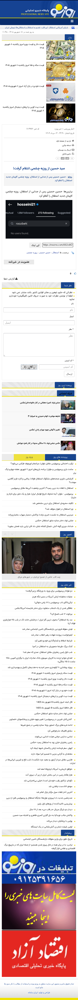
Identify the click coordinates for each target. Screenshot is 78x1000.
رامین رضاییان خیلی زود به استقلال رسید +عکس (51, 742)
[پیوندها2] (39, 907)
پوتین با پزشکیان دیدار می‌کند (59, 821)
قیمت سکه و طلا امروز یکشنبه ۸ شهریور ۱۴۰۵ (24, 65)
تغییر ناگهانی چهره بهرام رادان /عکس (44, 430)
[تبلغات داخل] (39, 867)
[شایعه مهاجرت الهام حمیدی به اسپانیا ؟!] (68, 418)
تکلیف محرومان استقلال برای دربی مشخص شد (52, 503)
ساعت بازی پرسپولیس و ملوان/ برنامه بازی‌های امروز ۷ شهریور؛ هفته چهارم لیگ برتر (40, 471)
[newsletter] (19, 262)
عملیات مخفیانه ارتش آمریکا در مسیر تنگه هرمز (52, 597)
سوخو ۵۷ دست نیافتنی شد (60, 786)
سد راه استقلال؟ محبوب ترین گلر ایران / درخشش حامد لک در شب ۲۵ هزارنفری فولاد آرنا (39, 621)
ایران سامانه (33, 992)
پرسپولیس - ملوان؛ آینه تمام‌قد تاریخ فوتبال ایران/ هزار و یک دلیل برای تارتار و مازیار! (41, 495)
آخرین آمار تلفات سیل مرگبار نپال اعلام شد (54, 792)
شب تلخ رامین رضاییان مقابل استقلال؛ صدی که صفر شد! (47, 652)
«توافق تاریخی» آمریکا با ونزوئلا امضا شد (54, 769)
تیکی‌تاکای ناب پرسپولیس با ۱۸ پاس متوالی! (53, 602)
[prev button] (12, 534)
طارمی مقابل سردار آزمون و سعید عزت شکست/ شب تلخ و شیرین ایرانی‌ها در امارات (40, 761)
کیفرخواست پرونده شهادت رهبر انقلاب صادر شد (51, 635)
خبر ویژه (58, 129)
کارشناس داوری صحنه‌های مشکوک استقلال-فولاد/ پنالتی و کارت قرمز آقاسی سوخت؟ (42, 480)
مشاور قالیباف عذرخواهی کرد (60, 731)
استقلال (55, 252)
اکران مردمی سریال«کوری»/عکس (39, 576)
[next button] (5, 534)
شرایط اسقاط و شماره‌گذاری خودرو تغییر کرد (53, 641)
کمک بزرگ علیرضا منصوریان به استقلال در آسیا (52, 646)
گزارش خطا (9, 278)
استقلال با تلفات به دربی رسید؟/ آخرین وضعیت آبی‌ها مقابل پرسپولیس (42, 488)
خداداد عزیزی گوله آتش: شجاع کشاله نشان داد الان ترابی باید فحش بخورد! (40, 526)
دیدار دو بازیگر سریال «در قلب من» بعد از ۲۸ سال (50, 809)
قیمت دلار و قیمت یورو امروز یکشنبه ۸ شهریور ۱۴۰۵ (24, 46)
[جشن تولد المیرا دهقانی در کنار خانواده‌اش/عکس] (68, 405)
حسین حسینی (44, 252)
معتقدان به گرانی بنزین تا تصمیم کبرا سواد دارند (51, 754)
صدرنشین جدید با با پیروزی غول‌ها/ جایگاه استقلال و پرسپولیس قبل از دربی (39, 798)
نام (72, 303)
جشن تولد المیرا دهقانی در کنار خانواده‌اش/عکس (40, 403)
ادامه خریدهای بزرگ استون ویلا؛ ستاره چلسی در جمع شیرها (46, 725)
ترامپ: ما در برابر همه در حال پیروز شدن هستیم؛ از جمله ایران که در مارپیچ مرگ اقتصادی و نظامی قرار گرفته (39, 846)
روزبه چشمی (31, 252)
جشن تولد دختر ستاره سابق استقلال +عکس (54, 520)
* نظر (71, 329)
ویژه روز (29, 457)
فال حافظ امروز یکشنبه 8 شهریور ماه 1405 (54, 708)
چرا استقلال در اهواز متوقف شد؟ (59, 509)
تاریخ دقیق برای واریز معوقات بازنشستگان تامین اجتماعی (47, 839)
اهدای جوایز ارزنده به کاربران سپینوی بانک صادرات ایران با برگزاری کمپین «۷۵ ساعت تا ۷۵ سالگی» (40, 659)
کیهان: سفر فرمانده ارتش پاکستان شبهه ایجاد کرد (51, 748)
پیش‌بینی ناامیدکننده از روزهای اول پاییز (55, 804)
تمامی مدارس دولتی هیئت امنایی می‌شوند (53, 737)
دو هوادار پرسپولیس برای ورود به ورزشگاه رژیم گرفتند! (49, 591)
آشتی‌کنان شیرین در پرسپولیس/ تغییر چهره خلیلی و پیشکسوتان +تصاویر (40, 719)
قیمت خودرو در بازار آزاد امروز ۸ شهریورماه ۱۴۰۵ (23, 86)
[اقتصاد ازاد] (39, 953)
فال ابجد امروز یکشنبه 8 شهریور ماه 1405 (54, 702)
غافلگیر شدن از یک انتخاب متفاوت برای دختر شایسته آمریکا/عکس (43, 608)
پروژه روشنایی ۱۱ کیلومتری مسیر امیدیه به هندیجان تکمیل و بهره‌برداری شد (40, 667)
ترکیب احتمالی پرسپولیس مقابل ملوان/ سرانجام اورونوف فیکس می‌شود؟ (42, 463)
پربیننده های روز (60, 457)
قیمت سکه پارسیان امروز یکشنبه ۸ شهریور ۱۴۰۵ (51, 673)
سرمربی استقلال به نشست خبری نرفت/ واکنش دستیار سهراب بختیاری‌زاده (40, 515)
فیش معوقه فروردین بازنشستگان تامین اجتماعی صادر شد (47, 629)
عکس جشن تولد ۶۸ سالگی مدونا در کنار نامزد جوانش (38, 443)
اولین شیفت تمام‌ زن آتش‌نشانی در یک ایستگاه (51, 827)
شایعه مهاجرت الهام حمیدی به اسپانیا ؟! (44, 416)
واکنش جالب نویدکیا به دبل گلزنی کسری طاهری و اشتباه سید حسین (42, 815)
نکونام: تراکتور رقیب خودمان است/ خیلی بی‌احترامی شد (48, 781)
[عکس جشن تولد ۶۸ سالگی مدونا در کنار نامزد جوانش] (68, 445)
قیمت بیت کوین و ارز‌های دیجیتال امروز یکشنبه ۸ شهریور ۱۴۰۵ (23, 109)
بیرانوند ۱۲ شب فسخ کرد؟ (61, 614)
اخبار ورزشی (69, 129)
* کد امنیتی (69, 360)
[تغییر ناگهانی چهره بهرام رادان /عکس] (68, 432)
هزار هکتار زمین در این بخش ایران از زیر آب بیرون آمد (48, 775)
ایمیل (71, 316)
